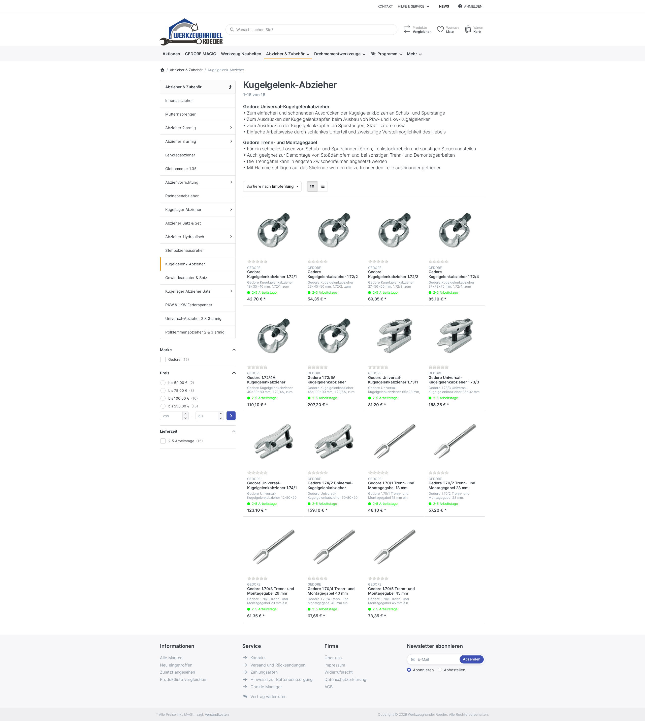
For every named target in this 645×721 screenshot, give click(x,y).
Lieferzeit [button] (168, 431)
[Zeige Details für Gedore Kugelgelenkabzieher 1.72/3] (394, 230)
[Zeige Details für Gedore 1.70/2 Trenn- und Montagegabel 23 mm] (455, 441)
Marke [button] (166, 349)
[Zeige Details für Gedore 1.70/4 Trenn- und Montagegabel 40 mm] (334, 547)
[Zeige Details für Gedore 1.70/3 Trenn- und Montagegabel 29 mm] (273, 547)
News (444, 6)
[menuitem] (171, 54)
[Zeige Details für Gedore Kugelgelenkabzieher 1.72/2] (334, 230)
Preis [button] (164, 373)
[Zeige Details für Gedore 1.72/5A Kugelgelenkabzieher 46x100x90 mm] (334, 336)
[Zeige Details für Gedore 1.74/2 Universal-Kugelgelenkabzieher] (334, 441)
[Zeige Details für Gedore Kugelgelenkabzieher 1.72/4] (455, 230)
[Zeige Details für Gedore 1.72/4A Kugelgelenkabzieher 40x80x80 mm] (273, 336)
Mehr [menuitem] (412, 53)
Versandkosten (217, 714)
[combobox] (311, 29)
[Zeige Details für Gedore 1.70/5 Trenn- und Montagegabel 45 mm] (394, 547)
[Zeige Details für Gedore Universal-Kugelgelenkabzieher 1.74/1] (273, 441)
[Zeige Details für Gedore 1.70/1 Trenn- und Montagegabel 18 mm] (394, 441)
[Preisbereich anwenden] (231, 415)
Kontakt (385, 6)
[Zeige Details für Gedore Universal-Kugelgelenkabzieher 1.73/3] (455, 336)
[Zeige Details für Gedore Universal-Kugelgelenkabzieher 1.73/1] (394, 336)
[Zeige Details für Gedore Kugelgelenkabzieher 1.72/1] (273, 230)
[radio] (312, 186)
